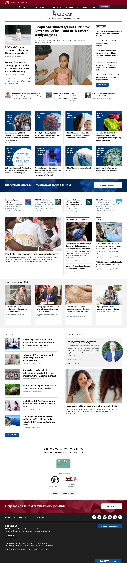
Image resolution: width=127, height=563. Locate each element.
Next (27, 282)
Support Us (112, 506)
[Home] (62, 13)
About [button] (86, 7)
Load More (12, 435)
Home (7, 517)
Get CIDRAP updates (108, 561)
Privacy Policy (44, 549)
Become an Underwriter (63, 493)
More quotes (73, 364)
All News (102, 85)
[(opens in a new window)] (16, 2)
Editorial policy (22, 517)
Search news (40, 517)
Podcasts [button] (56, 7)
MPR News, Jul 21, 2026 (75, 359)
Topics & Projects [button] (37, 7)
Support (104, 7)
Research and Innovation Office (15, 549)
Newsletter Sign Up (108, 185)
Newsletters (72, 7)
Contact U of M (33, 549)
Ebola (98, 219)
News (22, 7)
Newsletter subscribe (110, 526)
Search (94, 6)
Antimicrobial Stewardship (77, 219)
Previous (25, 282)
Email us (11, 535)
